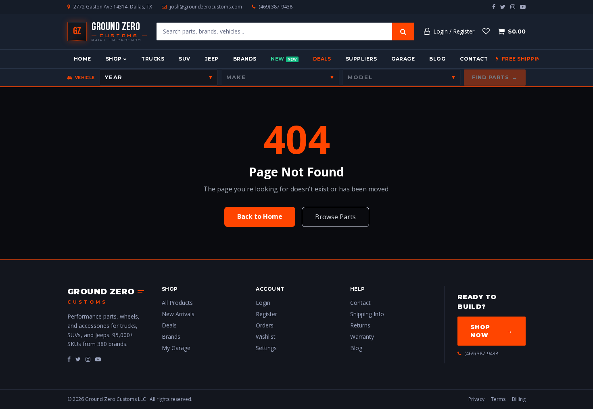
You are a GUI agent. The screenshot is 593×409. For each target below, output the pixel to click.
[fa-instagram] (88, 359)
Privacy (476, 399)
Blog (437, 59)
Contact (474, 59)
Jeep (212, 59)
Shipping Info (367, 314)
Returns (360, 325)
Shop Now (491, 331)
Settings (266, 348)
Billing (519, 399)
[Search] (403, 31)
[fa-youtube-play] (98, 359)
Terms (498, 399)
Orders (265, 325)
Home (82, 59)
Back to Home (259, 216)
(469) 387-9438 (275, 7)
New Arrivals (178, 314)
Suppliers (361, 59)
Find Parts (495, 77)
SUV (184, 59)
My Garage (176, 348)
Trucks (152, 59)
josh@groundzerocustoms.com (206, 7)
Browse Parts (335, 216)
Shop (114, 59)
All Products (177, 302)
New (283, 59)
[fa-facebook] (69, 359)
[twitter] (502, 6)
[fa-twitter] (78, 359)
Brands (245, 59)
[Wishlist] (486, 31)
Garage (403, 59)
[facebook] (493, 6)
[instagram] (512, 6)
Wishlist (266, 336)
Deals (322, 59)
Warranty (362, 336)
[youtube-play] (523, 6)
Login (263, 302)
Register (266, 314)
